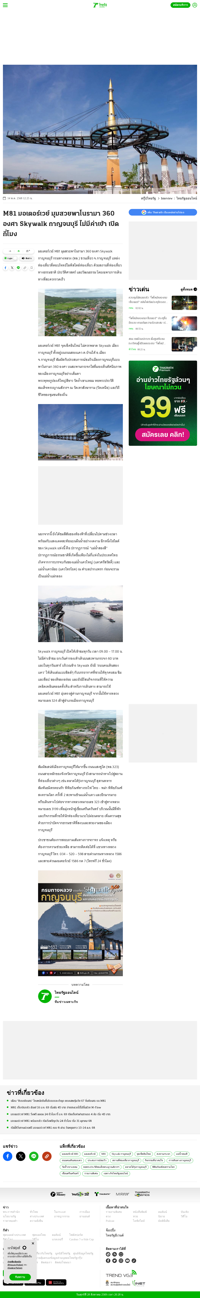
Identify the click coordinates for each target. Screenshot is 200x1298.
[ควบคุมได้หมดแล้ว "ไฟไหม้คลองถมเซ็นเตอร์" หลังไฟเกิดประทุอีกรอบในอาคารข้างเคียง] (184, 303)
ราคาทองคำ (9, 1220)
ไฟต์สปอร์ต (71, 1234)
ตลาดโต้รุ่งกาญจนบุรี (132, 1167)
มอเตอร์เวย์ (89, 1154)
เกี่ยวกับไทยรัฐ (41, 1253)
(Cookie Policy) (15, 1268)
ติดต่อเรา (41, 1262)
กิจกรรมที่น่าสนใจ (149, 1160)
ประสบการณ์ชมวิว (95, 1160)
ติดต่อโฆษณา (56, 1262)
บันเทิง (184, 1211)
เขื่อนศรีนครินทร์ (183, 1167)
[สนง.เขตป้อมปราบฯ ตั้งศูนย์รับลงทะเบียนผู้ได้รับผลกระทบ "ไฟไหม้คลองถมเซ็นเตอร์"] (184, 344)
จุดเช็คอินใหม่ (142, 1154)
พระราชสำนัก (10, 1211)
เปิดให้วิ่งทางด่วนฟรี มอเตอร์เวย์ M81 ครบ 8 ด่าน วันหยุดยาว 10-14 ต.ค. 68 (53, 1127)
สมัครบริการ (181, 5)
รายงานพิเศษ (68, 1173)
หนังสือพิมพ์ (139, 1211)
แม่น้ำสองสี (177, 1154)
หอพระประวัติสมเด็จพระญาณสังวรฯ (99, 1167)
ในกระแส (57, 1211)
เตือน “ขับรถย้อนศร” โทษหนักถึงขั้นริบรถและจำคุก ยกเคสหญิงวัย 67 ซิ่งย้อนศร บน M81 (58, 1100)
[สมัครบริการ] (163, 403)
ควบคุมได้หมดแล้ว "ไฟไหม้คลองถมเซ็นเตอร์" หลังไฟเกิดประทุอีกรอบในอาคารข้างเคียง (148, 300)
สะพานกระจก (160, 1154)
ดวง (108, 1216)
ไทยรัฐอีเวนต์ (114, 1235)
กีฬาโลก (7, 1239)
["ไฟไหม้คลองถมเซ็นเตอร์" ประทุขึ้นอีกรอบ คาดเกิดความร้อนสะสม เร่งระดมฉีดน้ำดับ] (184, 323)
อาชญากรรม (60, 1216)
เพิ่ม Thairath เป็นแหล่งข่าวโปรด (165, 212)
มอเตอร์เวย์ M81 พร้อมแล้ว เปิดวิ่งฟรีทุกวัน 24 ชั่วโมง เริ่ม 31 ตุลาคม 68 (51, 1120)
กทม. (131, 308)
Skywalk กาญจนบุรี (120, 1154)
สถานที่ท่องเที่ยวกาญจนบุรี (122, 1160)
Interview (168, 198)
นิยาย (161, 1216)
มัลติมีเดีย (163, 1220)
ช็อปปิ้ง (110, 1230)
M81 (102, 1154)
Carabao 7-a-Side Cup (79, 1239)
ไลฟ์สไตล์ (138, 1220)
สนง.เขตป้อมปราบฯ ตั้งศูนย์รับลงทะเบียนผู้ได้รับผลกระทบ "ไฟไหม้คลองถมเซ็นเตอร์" (147, 342)
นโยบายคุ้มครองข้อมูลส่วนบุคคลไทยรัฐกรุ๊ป (44, 1257)
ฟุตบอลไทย (36, 1234)
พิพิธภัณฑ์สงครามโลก (159, 1167)
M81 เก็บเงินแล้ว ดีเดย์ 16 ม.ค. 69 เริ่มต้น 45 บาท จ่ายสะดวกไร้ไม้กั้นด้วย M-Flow (56, 1107)
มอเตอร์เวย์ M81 (70, 1154)
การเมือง (83, 1211)
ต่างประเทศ (35, 1216)
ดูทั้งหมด (187, 289)
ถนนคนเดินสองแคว (71, 1160)
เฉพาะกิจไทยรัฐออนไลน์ (91, 1173)
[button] (5, 267)
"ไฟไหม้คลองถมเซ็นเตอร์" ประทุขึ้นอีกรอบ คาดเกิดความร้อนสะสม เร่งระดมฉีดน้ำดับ (148, 321)
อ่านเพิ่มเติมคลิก (15, 1263)
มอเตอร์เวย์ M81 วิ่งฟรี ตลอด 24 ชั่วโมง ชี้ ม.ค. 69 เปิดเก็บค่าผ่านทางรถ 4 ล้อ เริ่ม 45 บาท (60, 1114)
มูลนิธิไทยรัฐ (58, 1253)
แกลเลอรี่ (54, 1239)
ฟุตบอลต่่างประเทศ (13, 1234)
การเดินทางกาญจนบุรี (173, 1160)
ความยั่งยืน (35, 1220)
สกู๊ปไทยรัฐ (150, 198)
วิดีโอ (184, 1216)
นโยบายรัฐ (8, 1216)
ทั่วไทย (132, 349)
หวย (135, 1216)
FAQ (91, 1253)
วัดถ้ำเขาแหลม (69, 1167)
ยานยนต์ (83, 1216)
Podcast (111, 1220)
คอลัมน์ (162, 1211)
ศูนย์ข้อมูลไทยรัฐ (77, 1253)
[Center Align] (33, 1243)
